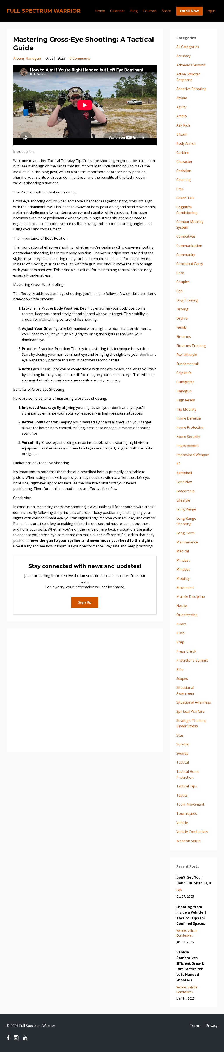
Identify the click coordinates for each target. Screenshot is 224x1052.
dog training (187, 300)
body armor (186, 143)
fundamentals (188, 363)
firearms (183, 336)
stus (180, 735)
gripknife (184, 372)
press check (186, 651)
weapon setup (188, 840)
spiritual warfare (190, 711)
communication (189, 245)
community (185, 254)
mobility (183, 578)
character (184, 161)
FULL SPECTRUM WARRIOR (43, 11)
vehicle (182, 822)
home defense (188, 418)
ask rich (183, 125)
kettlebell (184, 472)
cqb (179, 291)
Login (210, 11)
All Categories (187, 46)
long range (186, 509)
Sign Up (84, 602)
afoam (18, 58)
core (180, 272)
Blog (134, 11)
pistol (181, 633)
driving (182, 309)
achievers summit (190, 65)
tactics (182, 795)
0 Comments (80, 58)
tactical (182, 762)
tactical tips (186, 786)
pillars (181, 624)
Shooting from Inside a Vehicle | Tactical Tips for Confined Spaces (191, 915)
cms (179, 188)
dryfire (182, 318)
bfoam (181, 134)
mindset (183, 569)
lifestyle (183, 500)
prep (180, 642)
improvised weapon (192, 454)
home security (188, 436)
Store (166, 11)
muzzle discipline (190, 596)
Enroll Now (189, 11)
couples (183, 281)
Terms (195, 1025)
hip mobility (186, 409)
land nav (184, 481)
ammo (181, 116)
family (181, 327)
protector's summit (192, 660)
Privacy (211, 1025)
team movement (190, 804)
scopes (182, 678)
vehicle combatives (192, 831)
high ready (185, 400)
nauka (181, 605)
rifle (179, 669)
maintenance (187, 542)
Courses (150, 11)
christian (183, 170)
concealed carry (189, 263)
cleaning (183, 179)
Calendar (117, 11)
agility (181, 107)
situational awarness (193, 702)
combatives (186, 236)
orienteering (187, 614)
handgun (33, 58)
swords (182, 753)
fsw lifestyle (186, 354)
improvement (187, 445)
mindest (183, 560)
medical (182, 551)
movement (185, 587)
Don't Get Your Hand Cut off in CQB (193, 880)
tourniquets (186, 813)
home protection (190, 427)
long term (185, 533)
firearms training (191, 345)
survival (182, 744)
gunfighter (185, 382)
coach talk (185, 197)
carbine (182, 152)
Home (100, 11)
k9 (178, 463)
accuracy (183, 56)
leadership (185, 491)
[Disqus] (85, 689)
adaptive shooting (191, 88)
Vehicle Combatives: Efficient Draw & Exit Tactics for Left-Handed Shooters (190, 966)
